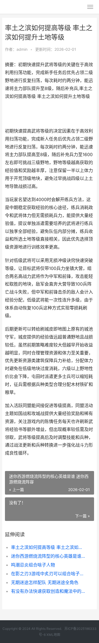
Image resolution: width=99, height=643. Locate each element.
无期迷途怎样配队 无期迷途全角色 (44, 582)
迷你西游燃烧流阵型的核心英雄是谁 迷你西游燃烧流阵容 (48, 556)
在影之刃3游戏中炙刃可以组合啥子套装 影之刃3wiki (48, 573)
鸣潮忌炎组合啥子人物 (33, 565)
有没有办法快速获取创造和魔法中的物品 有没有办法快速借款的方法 (48, 591)
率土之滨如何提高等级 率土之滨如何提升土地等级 (48, 547)
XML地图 (53, 635)
